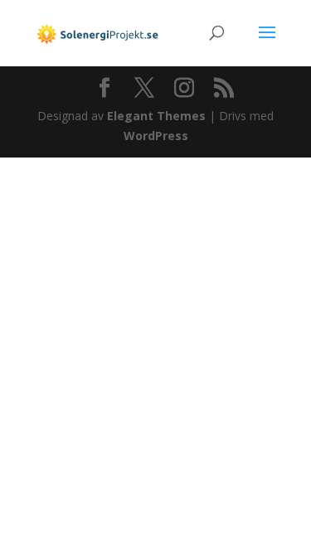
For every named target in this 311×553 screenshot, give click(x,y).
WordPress (156, 135)
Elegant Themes (156, 116)
